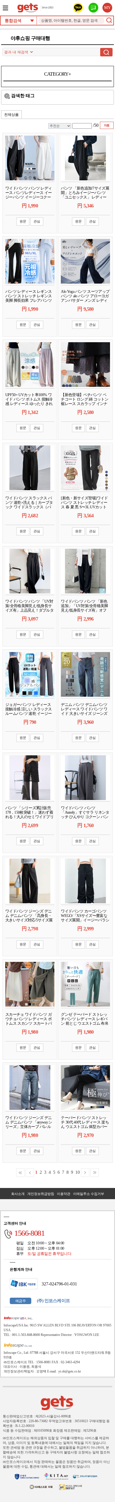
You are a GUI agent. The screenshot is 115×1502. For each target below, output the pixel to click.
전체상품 (11, 114)
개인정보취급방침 (40, 1194)
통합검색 (13, 20)
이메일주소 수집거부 (88, 1194)
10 (77, 1172)
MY (107, 7)
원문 (23, 221)
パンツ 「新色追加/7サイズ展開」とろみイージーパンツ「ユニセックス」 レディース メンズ (85, 195)
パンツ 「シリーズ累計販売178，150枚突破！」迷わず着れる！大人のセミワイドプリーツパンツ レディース (29, 814)
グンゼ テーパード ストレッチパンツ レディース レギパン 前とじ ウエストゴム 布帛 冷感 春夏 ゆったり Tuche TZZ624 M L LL (84, 1023)
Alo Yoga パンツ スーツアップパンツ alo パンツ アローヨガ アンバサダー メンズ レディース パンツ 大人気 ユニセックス (85, 300)
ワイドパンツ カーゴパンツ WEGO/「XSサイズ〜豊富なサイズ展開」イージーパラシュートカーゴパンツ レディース (85, 920)
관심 (36, 221)
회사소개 (18, 1194)
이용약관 (63, 1194)
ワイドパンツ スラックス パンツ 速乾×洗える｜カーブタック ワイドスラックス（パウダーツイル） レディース (29, 505)
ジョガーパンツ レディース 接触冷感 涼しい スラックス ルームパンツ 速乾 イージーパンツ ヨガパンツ (28, 711)
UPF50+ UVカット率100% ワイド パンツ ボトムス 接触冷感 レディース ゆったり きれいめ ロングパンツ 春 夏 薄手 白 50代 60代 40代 (29, 404)
